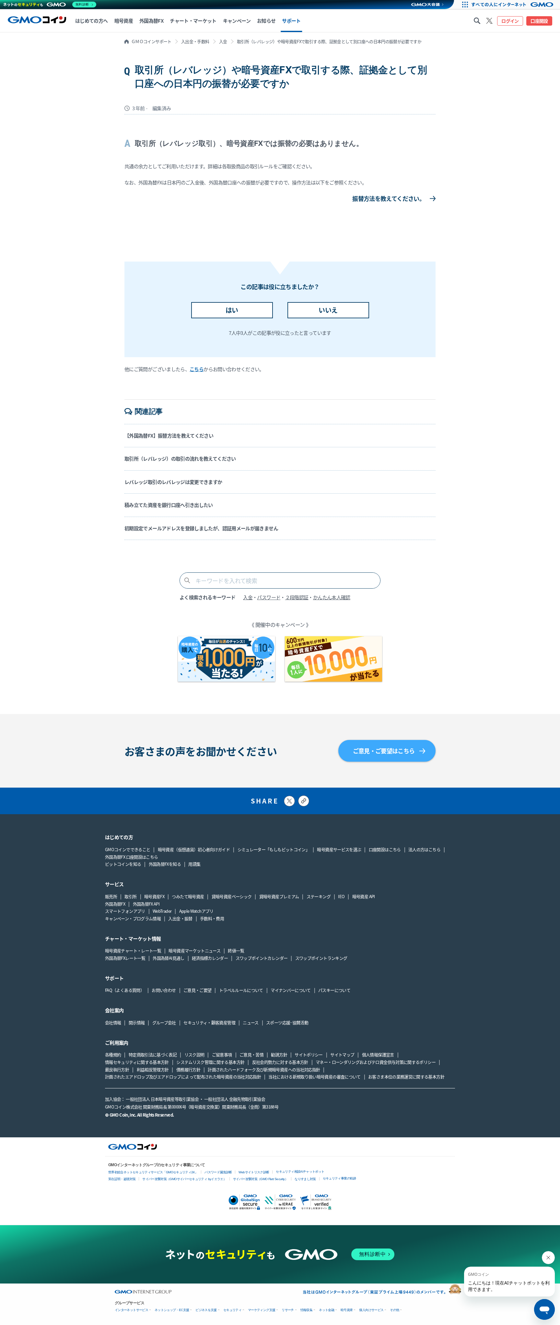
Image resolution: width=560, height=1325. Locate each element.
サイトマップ (342, 1054)
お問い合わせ (164, 990)
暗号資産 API (363, 896)
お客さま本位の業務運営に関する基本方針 (406, 1076)
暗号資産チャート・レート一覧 (133, 950)
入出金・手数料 (195, 41)
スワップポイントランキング (321, 958)
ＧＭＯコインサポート (151, 41)
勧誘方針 (279, 1054)
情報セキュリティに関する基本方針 (137, 1062)
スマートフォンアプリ (125, 911)
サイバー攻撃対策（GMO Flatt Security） (260, 1179)
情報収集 (306, 1310)
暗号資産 (347, 1310)
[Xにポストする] (289, 801)
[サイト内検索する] (477, 20)
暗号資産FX (154, 896)
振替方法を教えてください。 (388, 198)
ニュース (250, 1022)
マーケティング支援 (261, 1310)
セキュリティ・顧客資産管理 (209, 1022)
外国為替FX (115, 904)
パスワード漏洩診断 (218, 1172)
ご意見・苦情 (251, 1054)
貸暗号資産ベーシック (232, 896)
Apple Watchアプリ (196, 911)
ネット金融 (326, 1310)
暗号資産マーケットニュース (194, 950)
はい (232, 310)
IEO (341, 896)
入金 (223, 41)
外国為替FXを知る (165, 864)
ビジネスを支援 (206, 1310)
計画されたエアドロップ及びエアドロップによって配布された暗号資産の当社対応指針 (183, 1076)
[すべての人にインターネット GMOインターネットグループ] (515, 4)
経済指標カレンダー (210, 958)
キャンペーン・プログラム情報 (133, 918)
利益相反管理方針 (153, 1069)
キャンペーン (237, 20)
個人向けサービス (371, 1310)
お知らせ (266, 20)
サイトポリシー (309, 1054)
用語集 (194, 864)
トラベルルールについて (241, 990)
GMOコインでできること (127, 849)
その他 (394, 1310)
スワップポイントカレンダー (262, 958)
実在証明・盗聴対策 (121, 1179)
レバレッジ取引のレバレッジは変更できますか (173, 481)
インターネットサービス (131, 1310)
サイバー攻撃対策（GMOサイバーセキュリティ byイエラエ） (184, 1179)
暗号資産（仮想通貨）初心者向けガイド (194, 849)
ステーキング (319, 896)
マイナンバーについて (291, 990)
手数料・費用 (212, 918)
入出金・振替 (180, 918)
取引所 (130, 896)
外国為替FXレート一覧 (125, 958)
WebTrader (162, 911)
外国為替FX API (146, 904)
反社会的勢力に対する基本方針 (280, 1062)
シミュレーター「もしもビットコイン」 (273, 849)
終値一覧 (236, 950)
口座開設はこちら (385, 849)
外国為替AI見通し (168, 958)
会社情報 (113, 1022)
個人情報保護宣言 (378, 1054)
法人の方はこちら (424, 849)
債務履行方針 (188, 1069)
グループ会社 (164, 1022)
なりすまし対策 (305, 1179)
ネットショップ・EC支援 (172, 1310)
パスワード (268, 597)
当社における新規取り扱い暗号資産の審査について (314, 1076)
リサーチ (288, 1310)
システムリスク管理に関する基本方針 (210, 1062)
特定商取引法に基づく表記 (153, 1054)
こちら (197, 369)
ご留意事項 (222, 1054)
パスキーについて (334, 990)
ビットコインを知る (123, 864)
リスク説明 (194, 1054)
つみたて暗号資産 (188, 896)
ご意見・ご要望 (197, 990)
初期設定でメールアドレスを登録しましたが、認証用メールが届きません (201, 528)
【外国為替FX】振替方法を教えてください (168, 435)
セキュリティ (232, 1310)
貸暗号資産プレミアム (279, 896)
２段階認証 (297, 597)
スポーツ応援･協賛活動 (287, 1022)
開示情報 (137, 1022)
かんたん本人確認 (331, 597)
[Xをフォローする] (489, 20)
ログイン (510, 21)
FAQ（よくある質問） (124, 990)
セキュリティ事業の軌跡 (339, 1178)
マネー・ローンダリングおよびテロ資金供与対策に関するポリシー (376, 1062)
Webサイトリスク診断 (254, 1172)
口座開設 (539, 21)
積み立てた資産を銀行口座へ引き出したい (168, 504)
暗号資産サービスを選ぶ (339, 849)
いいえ (328, 310)
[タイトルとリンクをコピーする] (303, 800)
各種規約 (113, 1054)
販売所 (111, 896)
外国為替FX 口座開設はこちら (131, 857)
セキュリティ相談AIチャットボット (300, 1171)
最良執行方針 (117, 1069)
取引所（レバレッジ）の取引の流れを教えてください (180, 458)
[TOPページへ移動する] (37, 20)
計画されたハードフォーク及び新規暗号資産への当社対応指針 (264, 1069)
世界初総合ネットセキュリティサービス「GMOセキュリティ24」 (153, 1172)
